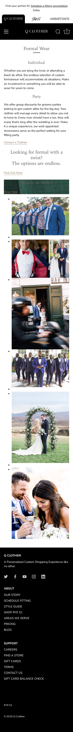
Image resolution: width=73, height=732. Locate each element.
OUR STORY (12, 595)
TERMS (9, 667)
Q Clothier (19, 716)
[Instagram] (34, 576)
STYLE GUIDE (13, 606)
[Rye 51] (36, 19)
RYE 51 (8, 705)
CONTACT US (13, 673)
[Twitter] (6, 576)
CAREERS (10, 650)
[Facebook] (15, 576)
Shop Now (11, 192)
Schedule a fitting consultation (49, 6)
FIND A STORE (14, 655)
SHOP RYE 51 (13, 612)
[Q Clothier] (13, 19)
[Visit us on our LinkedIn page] (43, 576)
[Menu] (6, 31)
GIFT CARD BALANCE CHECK (24, 679)
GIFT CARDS (12, 661)
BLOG (8, 630)
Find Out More (13, 173)
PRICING (10, 624)
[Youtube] (24, 576)
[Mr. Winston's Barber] (59, 19)
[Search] (58, 32)
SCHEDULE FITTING (17, 601)
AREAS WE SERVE (16, 618)
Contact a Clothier (15, 142)
